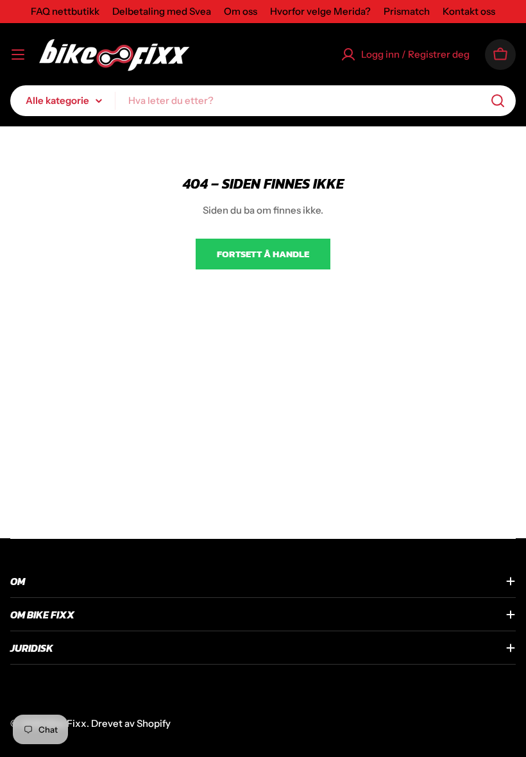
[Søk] (497, 100)
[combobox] (263, 100)
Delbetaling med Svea (161, 11)
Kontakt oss (469, 11)
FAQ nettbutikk (65, 11)
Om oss (240, 11)
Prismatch (407, 11)
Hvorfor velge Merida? (320, 11)
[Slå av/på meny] (18, 54)
